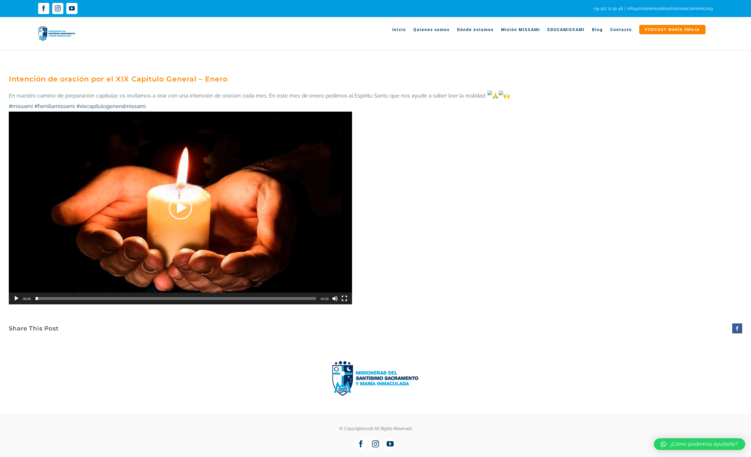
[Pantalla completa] (344, 298)
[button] (180, 208)
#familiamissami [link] (54, 106)
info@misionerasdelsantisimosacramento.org (670, 8)
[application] (180, 208)
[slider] (175, 298)
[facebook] (361, 444)
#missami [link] (21, 106)
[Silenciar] (335, 298)
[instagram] (375, 444)
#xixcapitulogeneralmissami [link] (111, 106)
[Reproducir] (16, 298)
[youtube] (390, 444)
